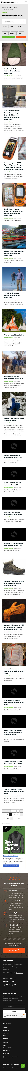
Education (12, 978)
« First (13, 811)
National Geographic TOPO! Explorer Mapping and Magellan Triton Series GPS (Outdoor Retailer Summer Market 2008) (14, 166)
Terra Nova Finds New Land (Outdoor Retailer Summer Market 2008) (12, 71)
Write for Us (6, 1050)
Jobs (4, 1045)
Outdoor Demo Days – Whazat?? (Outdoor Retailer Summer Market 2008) (14, 253)
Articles (15, 7)
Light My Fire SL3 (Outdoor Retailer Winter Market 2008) (13, 456)
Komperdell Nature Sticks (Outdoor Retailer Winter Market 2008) (14, 703)
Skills (5, 33)
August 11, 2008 (17, 75)
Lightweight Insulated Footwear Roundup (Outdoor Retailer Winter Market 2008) (14, 583)
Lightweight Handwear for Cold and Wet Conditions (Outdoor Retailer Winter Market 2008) (14, 627)
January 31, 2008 (17, 517)
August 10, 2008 (17, 122)
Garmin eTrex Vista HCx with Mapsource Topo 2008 (13, 484)
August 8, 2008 (17, 300)
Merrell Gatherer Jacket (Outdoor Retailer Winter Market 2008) (14, 671)
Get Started (13, 950)
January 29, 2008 (17, 632)
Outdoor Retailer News (8, 75)
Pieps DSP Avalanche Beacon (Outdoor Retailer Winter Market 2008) (14, 791)
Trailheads (19, 26)
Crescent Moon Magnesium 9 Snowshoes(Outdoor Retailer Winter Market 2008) (13, 732)
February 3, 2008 (17, 423)
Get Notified (20, 37)
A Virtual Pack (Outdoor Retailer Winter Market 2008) (14, 419)
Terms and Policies (8, 1048)
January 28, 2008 (17, 707)
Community (6, 981)
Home (10, 7)
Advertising (6, 1053)
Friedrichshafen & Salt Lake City (14, 335)
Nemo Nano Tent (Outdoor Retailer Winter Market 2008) (13, 513)
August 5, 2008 (17, 337)
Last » (19, 818)
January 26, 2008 (17, 796)
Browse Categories (9, 37)
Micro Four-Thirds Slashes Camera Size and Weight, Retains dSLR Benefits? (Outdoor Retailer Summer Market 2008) (12, 115)
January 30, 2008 (17, 588)
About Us (5, 1042)
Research (12, 33)
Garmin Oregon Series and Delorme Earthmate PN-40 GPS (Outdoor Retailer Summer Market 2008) (13, 212)
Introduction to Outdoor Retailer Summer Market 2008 (13, 378)
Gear (21, 30)
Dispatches (6, 30)
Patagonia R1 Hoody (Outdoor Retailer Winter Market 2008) (13, 545)
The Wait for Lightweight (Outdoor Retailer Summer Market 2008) (12, 295)
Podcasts (14, 30)
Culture (19, 33)
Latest (11, 26)
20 (8, 818)
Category (4, 12)
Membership (6, 1038)
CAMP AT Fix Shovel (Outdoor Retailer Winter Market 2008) (13, 763)
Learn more (19, 973)
